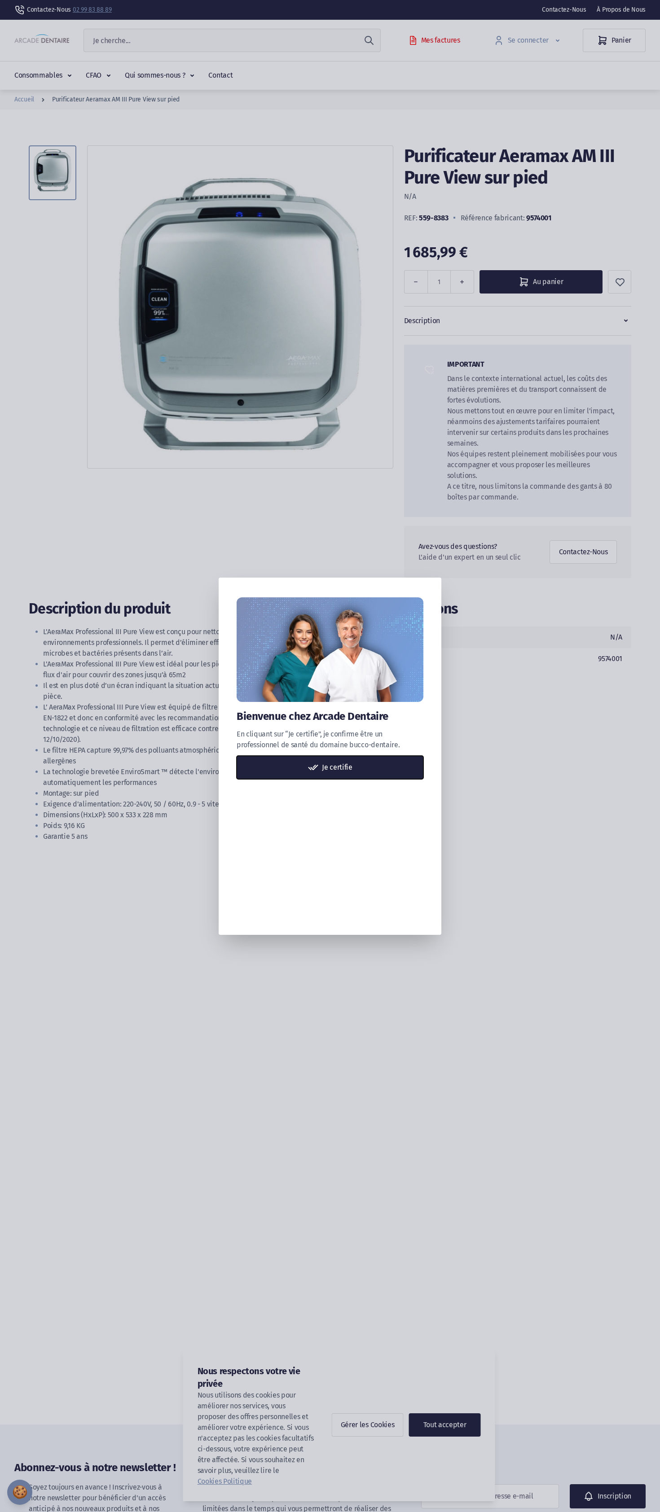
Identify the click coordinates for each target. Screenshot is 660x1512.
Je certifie (337, 767)
